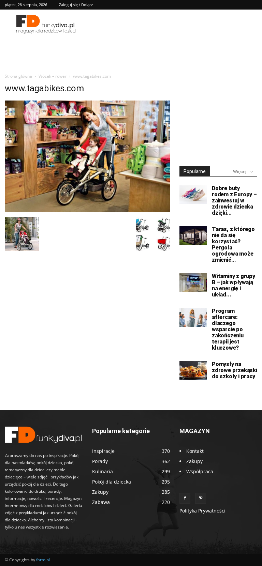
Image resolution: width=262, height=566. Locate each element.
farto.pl (43, 560)
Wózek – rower (53, 76)
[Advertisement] (218, 117)
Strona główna (18, 76)
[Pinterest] (200, 498)
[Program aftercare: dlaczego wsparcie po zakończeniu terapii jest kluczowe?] (193, 317)
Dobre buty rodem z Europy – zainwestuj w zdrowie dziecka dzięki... (234, 200)
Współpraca (199, 471)
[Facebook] (184, 498)
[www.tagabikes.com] (87, 210)
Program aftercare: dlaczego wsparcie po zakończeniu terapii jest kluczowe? (228, 329)
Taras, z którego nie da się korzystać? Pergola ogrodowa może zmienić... (233, 244)
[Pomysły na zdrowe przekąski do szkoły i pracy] (193, 370)
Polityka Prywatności (202, 510)
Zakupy (194, 461)
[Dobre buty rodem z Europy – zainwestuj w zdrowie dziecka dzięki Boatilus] (193, 194)
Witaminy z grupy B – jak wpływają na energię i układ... (233, 285)
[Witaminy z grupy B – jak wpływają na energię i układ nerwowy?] (193, 282)
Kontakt (195, 451)
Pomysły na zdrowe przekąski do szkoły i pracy (234, 370)
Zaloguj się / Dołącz (76, 4)
